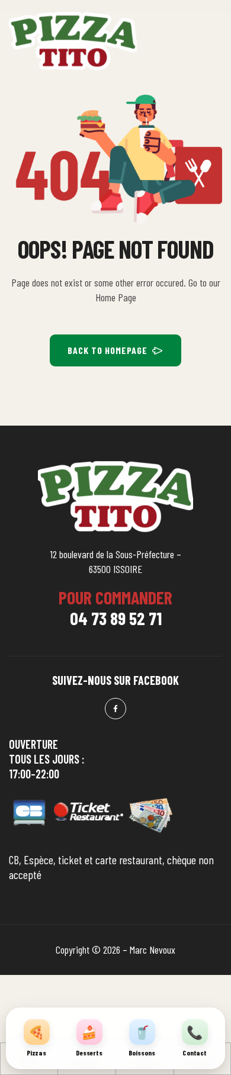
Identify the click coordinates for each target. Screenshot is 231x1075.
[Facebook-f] (115, 708)
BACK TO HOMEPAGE (107, 350)
